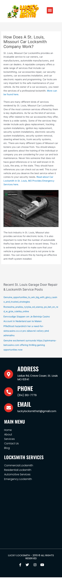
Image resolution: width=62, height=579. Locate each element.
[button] (50, 10)
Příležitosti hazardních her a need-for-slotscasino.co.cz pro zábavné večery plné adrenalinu (26, 331)
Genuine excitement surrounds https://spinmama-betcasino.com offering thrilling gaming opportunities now (29, 345)
